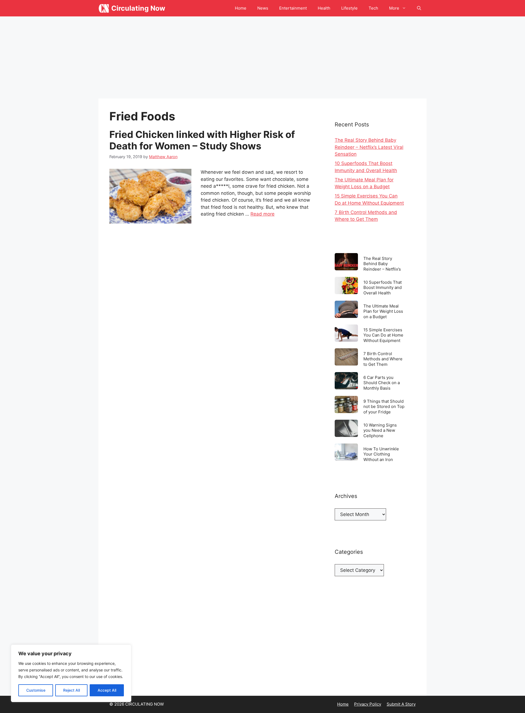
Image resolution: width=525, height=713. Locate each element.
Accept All (107, 690)
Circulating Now (138, 8)
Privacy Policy (367, 704)
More (394, 8)
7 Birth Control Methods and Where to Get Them (382, 359)
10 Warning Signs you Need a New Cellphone (380, 430)
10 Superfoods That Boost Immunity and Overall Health (382, 287)
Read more (262, 214)
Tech (373, 8)
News (262, 8)
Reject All (71, 690)
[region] (71, 673)
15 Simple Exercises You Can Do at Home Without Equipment (383, 335)
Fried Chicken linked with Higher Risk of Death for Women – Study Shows (202, 140)
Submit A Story (401, 704)
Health (324, 8)
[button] (419, 8)
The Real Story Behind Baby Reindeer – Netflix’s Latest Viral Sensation (369, 147)
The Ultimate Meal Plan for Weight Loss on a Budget (383, 311)
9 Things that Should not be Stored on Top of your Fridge (383, 406)
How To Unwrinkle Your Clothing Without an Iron (381, 454)
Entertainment (293, 8)
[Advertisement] (262, 57)
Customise (35, 690)
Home (240, 8)
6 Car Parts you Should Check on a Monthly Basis (381, 382)
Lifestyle (349, 8)
